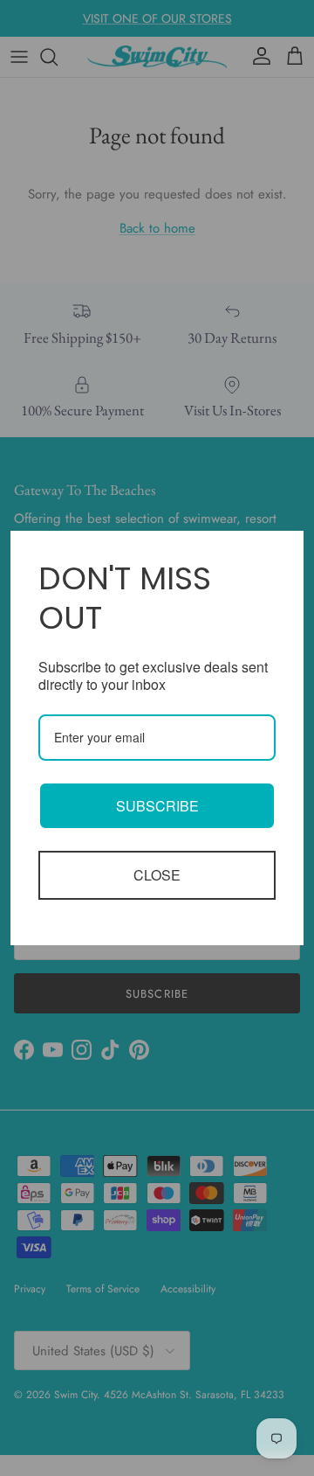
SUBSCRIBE (157, 806)
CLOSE (157, 875)
